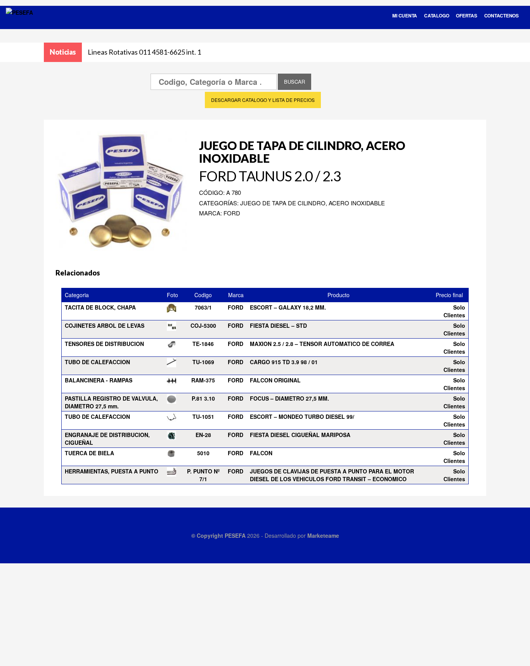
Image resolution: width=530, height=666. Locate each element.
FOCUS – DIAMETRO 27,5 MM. (289, 398)
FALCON (261, 453)
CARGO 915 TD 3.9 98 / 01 (284, 362)
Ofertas (466, 15)
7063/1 (203, 307)
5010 (203, 453)
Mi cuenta (404, 15)
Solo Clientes (454, 311)
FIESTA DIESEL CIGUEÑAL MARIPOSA (300, 435)
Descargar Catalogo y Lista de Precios (263, 99)
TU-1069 (203, 362)
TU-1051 (203, 416)
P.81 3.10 (203, 398)
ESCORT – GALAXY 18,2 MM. (288, 307)
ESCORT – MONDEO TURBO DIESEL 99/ (302, 416)
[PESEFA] (19, 22)
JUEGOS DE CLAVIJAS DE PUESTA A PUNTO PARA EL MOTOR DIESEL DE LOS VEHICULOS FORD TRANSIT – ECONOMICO (332, 475)
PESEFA (235, 535)
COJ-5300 (203, 325)
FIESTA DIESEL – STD (278, 325)
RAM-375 (203, 380)
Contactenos (501, 15)
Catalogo (436, 15)
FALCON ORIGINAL (275, 380)
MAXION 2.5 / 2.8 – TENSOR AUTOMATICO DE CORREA (322, 344)
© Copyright (208, 535)
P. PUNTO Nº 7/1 (203, 475)
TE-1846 (203, 344)
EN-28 (203, 435)
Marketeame (323, 535)
